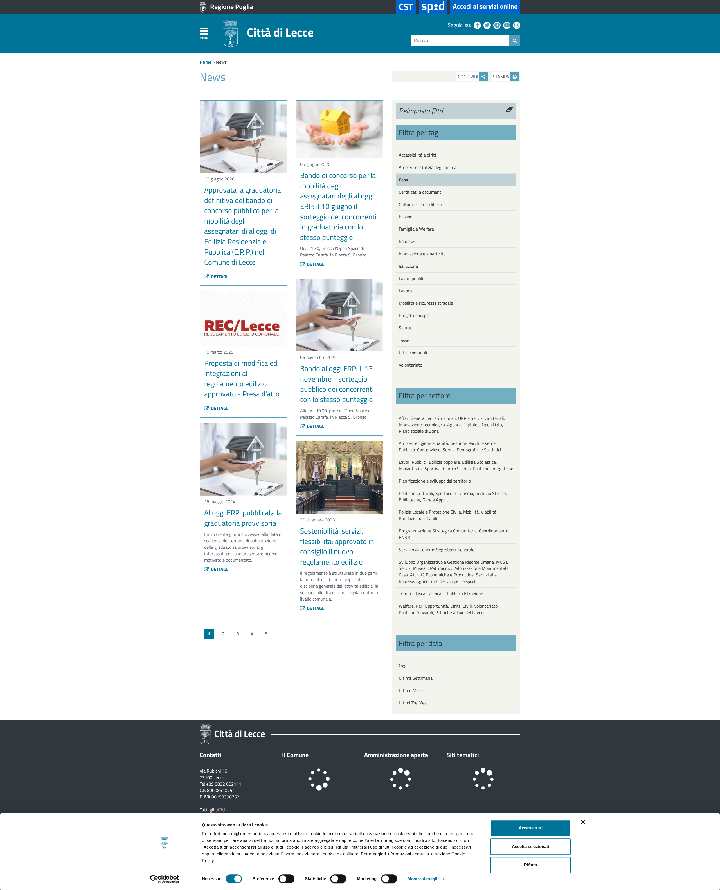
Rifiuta (530, 864)
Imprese (406, 241)
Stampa (501, 76)
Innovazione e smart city (422, 253)
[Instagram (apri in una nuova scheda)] (516, 25)
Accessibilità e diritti (418, 154)
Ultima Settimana (416, 678)
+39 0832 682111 (223, 783)
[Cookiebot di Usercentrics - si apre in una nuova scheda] (164, 879)
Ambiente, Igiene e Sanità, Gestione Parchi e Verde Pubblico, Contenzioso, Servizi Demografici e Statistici (450, 446)
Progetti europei (414, 315)
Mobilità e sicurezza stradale (426, 303)
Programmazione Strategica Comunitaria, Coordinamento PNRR (453, 534)
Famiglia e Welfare (416, 229)
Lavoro (405, 290)
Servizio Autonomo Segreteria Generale (436, 549)
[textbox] (460, 40)
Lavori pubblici (412, 278)
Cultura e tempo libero (420, 204)
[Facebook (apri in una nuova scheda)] (476, 25)
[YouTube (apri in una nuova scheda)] (506, 25)
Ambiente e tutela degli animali (429, 167)
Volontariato (410, 365)
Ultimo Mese (411, 690)
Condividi (468, 76)
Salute (405, 327)
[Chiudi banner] (583, 822)
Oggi (403, 665)
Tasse (404, 340)
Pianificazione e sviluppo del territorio (435, 481)
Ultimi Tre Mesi (413, 702)
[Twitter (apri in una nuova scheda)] (486, 25)
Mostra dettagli (423, 878)
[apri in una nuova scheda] (433, 7)
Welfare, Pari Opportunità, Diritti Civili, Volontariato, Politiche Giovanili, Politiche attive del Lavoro (449, 609)
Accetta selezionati (530, 846)
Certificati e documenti (420, 192)
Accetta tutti (531, 828)
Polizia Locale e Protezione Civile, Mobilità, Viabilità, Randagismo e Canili (448, 515)
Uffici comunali (413, 352)
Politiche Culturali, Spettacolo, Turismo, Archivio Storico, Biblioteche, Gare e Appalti (453, 496)
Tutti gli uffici (212, 809)
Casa (403, 179)
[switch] (286, 878)
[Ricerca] (514, 40)
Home (205, 62)
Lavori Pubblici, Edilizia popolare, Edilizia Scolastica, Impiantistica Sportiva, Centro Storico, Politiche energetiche (456, 465)
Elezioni (406, 216)
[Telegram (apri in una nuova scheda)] (496, 25)
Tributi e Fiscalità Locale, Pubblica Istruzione (441, 593)
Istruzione (408, 266)
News (221, 62)
